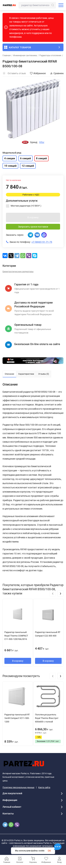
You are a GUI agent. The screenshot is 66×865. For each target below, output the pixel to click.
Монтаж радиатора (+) (25, 205)
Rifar (41, 142)
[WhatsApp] (22, 255)
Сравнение (59, 73)
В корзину (33, 217)
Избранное (40, 73)
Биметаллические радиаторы (18, 271)
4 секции (9, 158)
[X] (11, 255)
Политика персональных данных (18, 787)
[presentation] (53, 593)
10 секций (10, 165)
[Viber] (28, 255)
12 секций (28, 165)
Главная (7, 55)
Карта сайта (44, 787)
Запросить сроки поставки (33, 226)
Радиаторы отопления (50, 55)
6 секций (25, 158)
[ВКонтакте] (5, 255)
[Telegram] (16, 255)
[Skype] (34, 255)
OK (49, 850)
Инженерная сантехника (25, 55)
